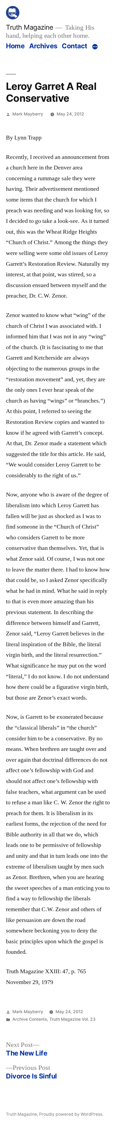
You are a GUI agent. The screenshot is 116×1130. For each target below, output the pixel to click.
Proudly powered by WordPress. (71, 1114)
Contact (74, 46)
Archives (43, 46)
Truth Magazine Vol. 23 (72, 1019)
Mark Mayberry (27, 114)
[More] (95, 47)
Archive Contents (29, 1019)
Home (15, 46)
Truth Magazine (29, 27)
